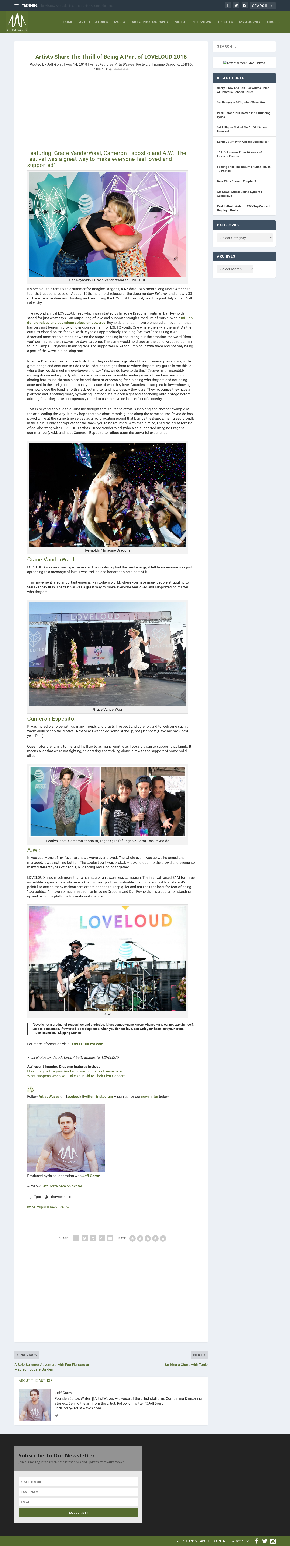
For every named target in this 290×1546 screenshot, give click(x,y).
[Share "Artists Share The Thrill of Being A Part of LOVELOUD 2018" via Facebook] (76, 1238)
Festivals (143, 64)
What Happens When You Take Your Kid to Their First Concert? (77, 1076)
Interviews (201, 22)
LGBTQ (186, 64)
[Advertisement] (111, 114)
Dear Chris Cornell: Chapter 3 (236, 181)
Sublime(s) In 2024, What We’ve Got (241, 102)
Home (68, 22)
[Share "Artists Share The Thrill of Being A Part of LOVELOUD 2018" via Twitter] (84, 1238)
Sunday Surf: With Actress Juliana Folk (243, 141)
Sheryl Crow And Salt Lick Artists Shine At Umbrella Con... (76, 5)
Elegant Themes (42, 1541)
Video (180, 22)
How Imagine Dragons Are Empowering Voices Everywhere (74, 1071)
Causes (273, 22)
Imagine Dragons (165, 64)
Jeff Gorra (55, 64)
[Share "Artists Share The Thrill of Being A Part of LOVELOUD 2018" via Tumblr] (93, 1238)
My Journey (250, 22)
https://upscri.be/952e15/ (48, 1207)
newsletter (149, 1096)
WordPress (80, 1541)
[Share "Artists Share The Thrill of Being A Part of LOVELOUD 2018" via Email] (110, 1238)
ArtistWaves (125, 64)
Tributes (225, 22)
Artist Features (93, 22)
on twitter (70, 1186)
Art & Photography (150, 22)
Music (119, 22)
